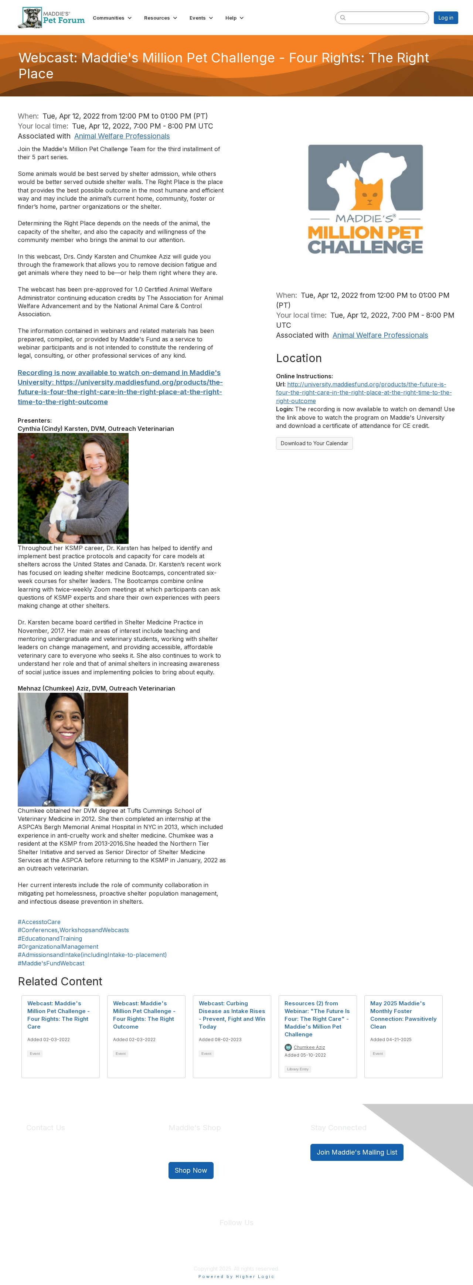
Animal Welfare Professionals (122, 136)
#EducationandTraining (50, 938)
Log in (446, 17)
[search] (343, 17)
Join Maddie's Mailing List (357, 1152)
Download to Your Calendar (314, 443)
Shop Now (191, 1170)
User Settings (290, 1252)
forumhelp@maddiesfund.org (78, 1165)
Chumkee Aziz (309, 1047)
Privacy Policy (214, 1252)
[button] (113, 17)
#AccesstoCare (39, 922)
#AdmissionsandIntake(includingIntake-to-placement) (92, 954)
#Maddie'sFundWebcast (51, 963)
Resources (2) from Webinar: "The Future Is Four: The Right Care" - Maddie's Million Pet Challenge (317, 1019)
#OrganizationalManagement (58, 946)
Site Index (178, 1252)
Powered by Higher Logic (236, 1276)
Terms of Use (252, 1252)
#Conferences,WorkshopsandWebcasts (73, 930)
